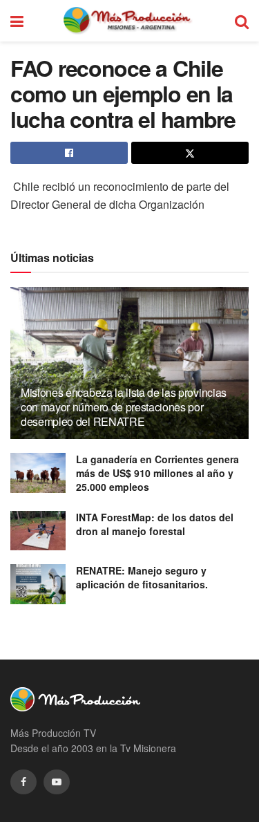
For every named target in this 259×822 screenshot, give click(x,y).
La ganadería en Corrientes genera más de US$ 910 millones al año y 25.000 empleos (157, 472)
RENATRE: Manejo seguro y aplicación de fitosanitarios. (142, 577)
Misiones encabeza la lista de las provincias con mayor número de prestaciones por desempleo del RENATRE (124, 406)
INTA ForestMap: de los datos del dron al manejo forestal (154, 524)
